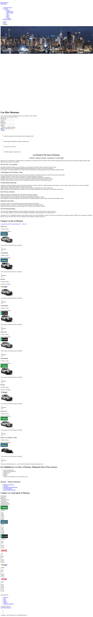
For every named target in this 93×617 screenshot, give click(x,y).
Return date (3, 122)
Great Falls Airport (7, 488)
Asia (7, 14)
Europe (8, 10)
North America (9, 11)
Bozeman (5, 486)
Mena (7, 16)
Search (2, 130)
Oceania (8, 18)
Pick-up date (3, 118)
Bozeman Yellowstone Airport (10, 487)
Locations (5, 8)
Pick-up (2, 117)
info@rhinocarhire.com (6, 607)
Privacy (5, 601)
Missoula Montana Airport (9, 489)
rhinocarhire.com (4, 2)
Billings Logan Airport (8, 484)
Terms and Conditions (8, 603)
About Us (5, 597)
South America (9, 12)
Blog (4, 600)
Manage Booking (7, 19)
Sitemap (5, 602)
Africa (7, 15)
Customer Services (7, 7)
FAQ (4, 598)
